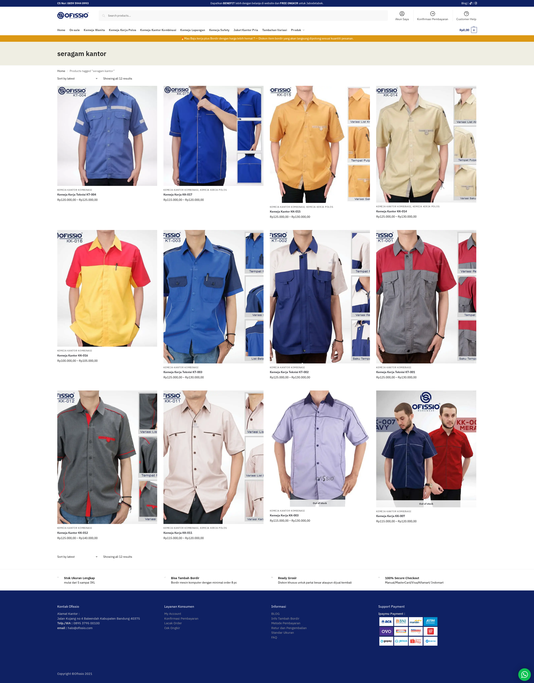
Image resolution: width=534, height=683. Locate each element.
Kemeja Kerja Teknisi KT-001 (395, 372)
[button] (468, 30)
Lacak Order (173, 623)
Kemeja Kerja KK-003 (284, 515)
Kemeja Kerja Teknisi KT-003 (182, 372)
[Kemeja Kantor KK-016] (107, 288)
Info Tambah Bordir (285, 618)
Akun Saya (402, 19)
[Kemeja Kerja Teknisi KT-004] (107, 136)
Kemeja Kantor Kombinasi (74, 189)
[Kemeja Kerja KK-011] (213, 457)
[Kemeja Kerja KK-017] (213, 136)
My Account (172, 614)
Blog (464, 3)
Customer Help (466, 19)
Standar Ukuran (282, 633)
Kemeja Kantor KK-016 (72, 355)
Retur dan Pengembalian (289, 628)
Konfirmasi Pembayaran (432, 19)
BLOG (275, 614)
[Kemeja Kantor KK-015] (320, 144)
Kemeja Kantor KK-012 (72, 533)
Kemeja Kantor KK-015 (285, 211)
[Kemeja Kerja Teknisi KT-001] (426, 296)
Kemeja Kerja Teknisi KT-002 (289, 372)
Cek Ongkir (172, 628)
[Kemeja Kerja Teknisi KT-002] (320, 296)
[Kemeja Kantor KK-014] (426, 144)
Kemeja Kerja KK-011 (177, 533)
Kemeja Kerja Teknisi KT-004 (76, 194)
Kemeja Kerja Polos (213, 189)
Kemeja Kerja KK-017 (177, 194)
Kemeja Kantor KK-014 (391, 211)
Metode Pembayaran (285, 623)
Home (61, 71)
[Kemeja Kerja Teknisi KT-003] (213, 296)
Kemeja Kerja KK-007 (390, 516)
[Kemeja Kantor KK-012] (107, 457)
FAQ (274, 637)
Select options (107, 209)
